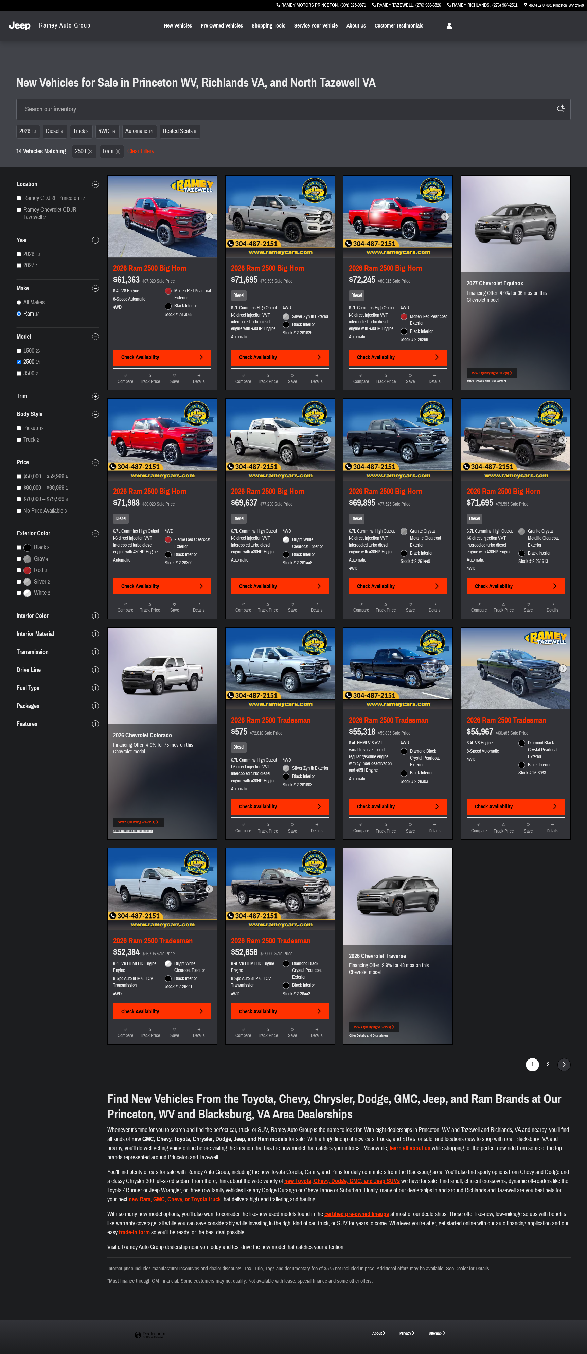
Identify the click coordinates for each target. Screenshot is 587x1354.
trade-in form (134, 1232)
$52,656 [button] (261, 952)
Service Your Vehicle (316, 25)
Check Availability (140, 357)
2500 (80, 151)
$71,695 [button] (261, 279)
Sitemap (435, 1333)
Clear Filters (140, 151)
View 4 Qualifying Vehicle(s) (372, 1028)
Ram (108, 151)
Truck (80, 131)
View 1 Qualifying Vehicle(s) (136, 823)
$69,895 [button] (379, 503)
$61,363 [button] (144, 279)
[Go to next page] (564, 1064)
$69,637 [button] (261, 503)
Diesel (54, 131)
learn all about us (410, 1148)
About (377, 1333)
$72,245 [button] (379, 279)
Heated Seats (179, 131)
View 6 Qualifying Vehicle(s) (490, 374)
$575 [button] (256, 731)
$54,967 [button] (497, 731)
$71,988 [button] (144, 503)
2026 (27, 131)
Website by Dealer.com (150, 1335)
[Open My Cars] (447, 26)
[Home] (19, 26)
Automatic (139, 131)
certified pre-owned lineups (356, 1214)
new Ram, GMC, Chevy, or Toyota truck (175, 1199)
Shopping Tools (268, 25)
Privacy (405, 1333)
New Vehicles (178, 25)
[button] (280, 295)
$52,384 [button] (144, 952)
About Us (356, 25)
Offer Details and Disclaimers (486, 382)
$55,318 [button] (379, 731)
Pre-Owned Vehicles (222, 25)
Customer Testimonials (399, 25)
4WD (107, 131)
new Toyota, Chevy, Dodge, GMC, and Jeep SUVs (342, 1181)
